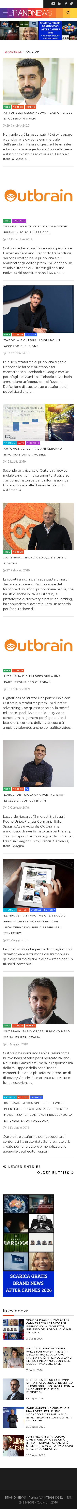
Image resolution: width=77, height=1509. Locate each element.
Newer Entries (24, 1167)
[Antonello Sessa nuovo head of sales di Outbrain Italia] (38, 81)
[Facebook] (65, 4)
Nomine (30, 107)
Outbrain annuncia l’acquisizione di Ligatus (36, 560)
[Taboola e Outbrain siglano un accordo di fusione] (38, 309)
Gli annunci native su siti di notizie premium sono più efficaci (35, 229)
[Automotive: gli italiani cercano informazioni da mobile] (38, 422)
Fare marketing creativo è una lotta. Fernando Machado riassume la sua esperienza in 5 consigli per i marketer (49, 1414)
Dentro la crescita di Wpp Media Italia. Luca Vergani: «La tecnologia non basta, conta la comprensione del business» (50, 1386)
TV (27, 789)
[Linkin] (59, 4)
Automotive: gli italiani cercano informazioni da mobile (33, 451)
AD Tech (18, 107)
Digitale (31, 334)
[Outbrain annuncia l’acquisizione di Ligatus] (38, 526)
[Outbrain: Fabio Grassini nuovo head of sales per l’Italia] (38, 1000)
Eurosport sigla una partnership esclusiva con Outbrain (34, 797)
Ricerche (19, 220)
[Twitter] (71, 4)
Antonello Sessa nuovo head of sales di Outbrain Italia (38, 115)
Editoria (49, 910)
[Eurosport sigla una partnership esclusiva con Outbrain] (38, 763)
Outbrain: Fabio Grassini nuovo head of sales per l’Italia (37, 1034)
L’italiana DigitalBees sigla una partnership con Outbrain (32, 679)
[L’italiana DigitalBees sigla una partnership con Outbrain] (38, 645)
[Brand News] (38, 13)
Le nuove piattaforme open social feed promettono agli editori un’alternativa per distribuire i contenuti (34, 924)
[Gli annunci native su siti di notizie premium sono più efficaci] (38, 195)
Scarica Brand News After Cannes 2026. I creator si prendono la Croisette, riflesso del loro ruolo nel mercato (49, 1326)
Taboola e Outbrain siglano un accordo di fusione (32, 343)
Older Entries (53, 1173)
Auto (21, 443)
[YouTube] (53, 4)
